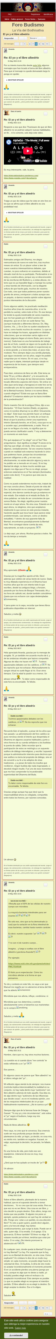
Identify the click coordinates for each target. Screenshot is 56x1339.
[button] (16, 44)
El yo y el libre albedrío (16, 34)
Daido (6, 244)
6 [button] (29, 44)
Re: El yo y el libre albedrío (21, 57)
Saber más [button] (20, 1328)
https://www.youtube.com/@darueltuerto (20, 178)
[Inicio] (28, 7)
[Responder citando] (45, 51)
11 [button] (47, 44)
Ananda (11, 49)
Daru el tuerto (16, 111)
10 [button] (43, 44)
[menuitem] (8, 14)
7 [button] (32, 44)
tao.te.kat (14, 901)
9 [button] (39, 44)
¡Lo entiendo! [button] (16, 1335)
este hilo (37, 65)
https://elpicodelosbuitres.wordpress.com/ (21, 176)
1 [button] (24, 44)
